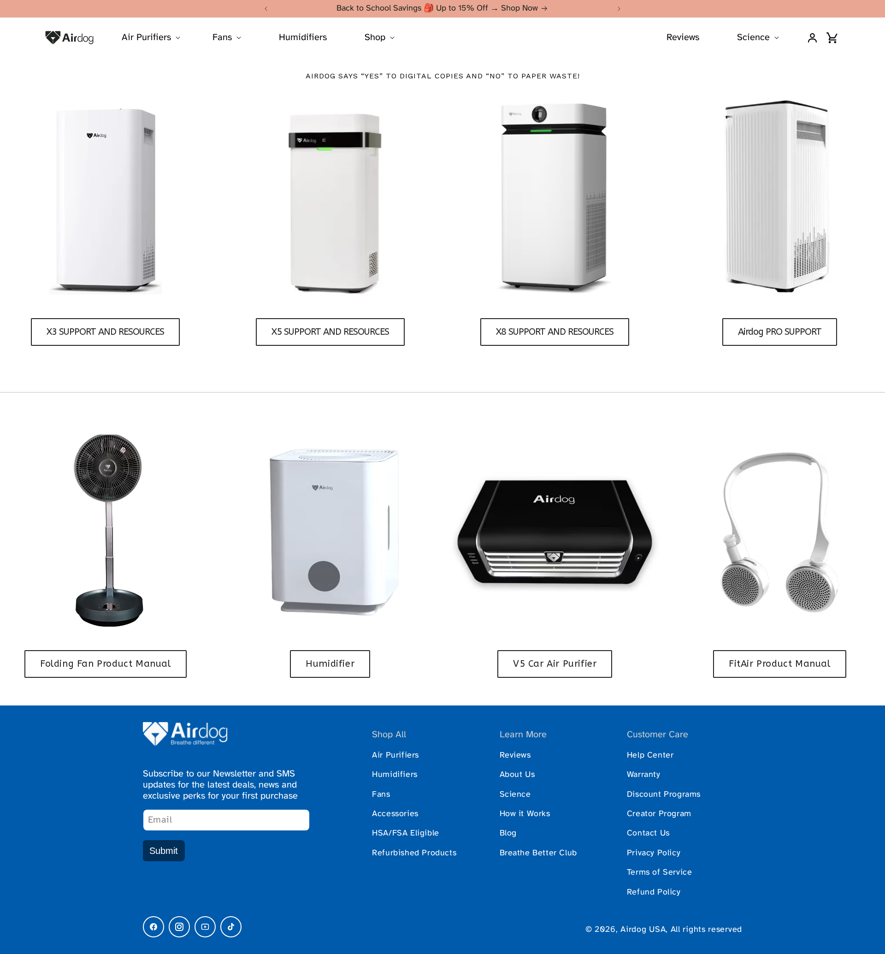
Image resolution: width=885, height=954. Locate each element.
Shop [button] (375, 37)
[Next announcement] (619, 9)
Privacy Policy (653, 853)
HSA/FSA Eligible (405, 833)
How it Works (525, 814)
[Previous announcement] (266, 9)
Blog (508, 833)
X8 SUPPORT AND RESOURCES (555, 331)
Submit (163, 851)
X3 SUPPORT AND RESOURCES (105, 331)
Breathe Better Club (538, 853)
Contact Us (648, 833)
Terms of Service (659, 872)
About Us (517, 774)
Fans (381, 794)
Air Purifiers (395, 755)
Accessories (395, 814)
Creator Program (659, 814)
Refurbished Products (414, 853)
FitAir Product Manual (780, 663)
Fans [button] (222, 37)
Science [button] (753, 37)
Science (515, 794)
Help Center (650, 755)
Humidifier (330, 663)
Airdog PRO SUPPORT (779, 331)
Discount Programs (664, 794)
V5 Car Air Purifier (554, 663)
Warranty (644, 774)
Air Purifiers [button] (146, 37)
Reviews (683, 37)
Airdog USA (643, 929)
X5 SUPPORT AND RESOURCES (330, 331)
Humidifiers (303, 37)
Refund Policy (654, 892)
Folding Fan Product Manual (105, 663)
